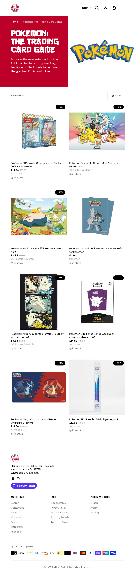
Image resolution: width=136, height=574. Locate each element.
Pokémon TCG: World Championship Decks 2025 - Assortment (36, 164)
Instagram (17, 527)
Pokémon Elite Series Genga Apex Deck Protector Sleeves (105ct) (91, 335)
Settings (95, 512)
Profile (94, 507)
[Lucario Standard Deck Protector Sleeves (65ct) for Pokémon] (97, 216)
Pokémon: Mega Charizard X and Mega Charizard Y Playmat (33, 421)
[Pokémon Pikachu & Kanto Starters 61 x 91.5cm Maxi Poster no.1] (39, 302)
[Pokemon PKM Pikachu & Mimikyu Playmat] (97, 387)
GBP (85, 8)
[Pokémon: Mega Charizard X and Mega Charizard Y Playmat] (39, 387)
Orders (94, 503)
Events (15, 522)
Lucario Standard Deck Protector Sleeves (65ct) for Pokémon (97, 250)
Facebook (16, 531)
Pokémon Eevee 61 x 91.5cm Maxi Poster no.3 (94, 163)
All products (18, 517)
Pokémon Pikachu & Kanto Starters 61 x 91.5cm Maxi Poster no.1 (38, 335)
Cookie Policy (58, 503)
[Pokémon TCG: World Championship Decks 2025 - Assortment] (39, 131)
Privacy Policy (58, 507)
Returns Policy (59, 512)
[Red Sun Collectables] (31, 458)
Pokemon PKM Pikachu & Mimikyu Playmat (93, 419)
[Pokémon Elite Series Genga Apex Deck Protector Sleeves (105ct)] (97, 302)
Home (14, 21)
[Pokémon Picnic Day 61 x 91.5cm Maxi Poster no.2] (39, 216)
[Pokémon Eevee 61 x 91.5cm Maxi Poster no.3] (97, 131)
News (14, 512)
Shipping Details (60, 517)
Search (15, 503)
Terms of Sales (59, 522)
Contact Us (17, 507)
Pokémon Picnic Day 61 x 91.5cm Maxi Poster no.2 (36, 250)
